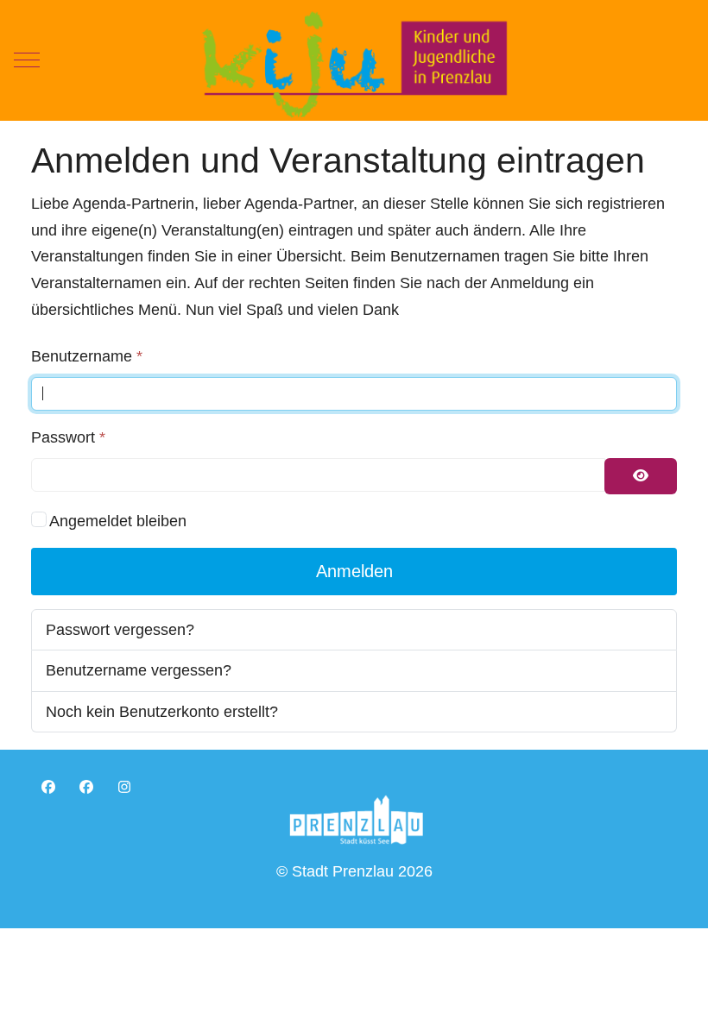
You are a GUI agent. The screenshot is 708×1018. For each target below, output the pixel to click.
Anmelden (354, 571)
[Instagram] (124, 787)
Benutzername (86, 356)
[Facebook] (48, 787)
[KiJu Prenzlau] (353, 60)
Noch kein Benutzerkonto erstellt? (162, 711)
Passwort (68, 437)
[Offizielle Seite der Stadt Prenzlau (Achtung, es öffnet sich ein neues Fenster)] (356, 818)
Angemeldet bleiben (117, 521)
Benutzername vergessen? (138, 670)
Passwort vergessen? (120, 629)
